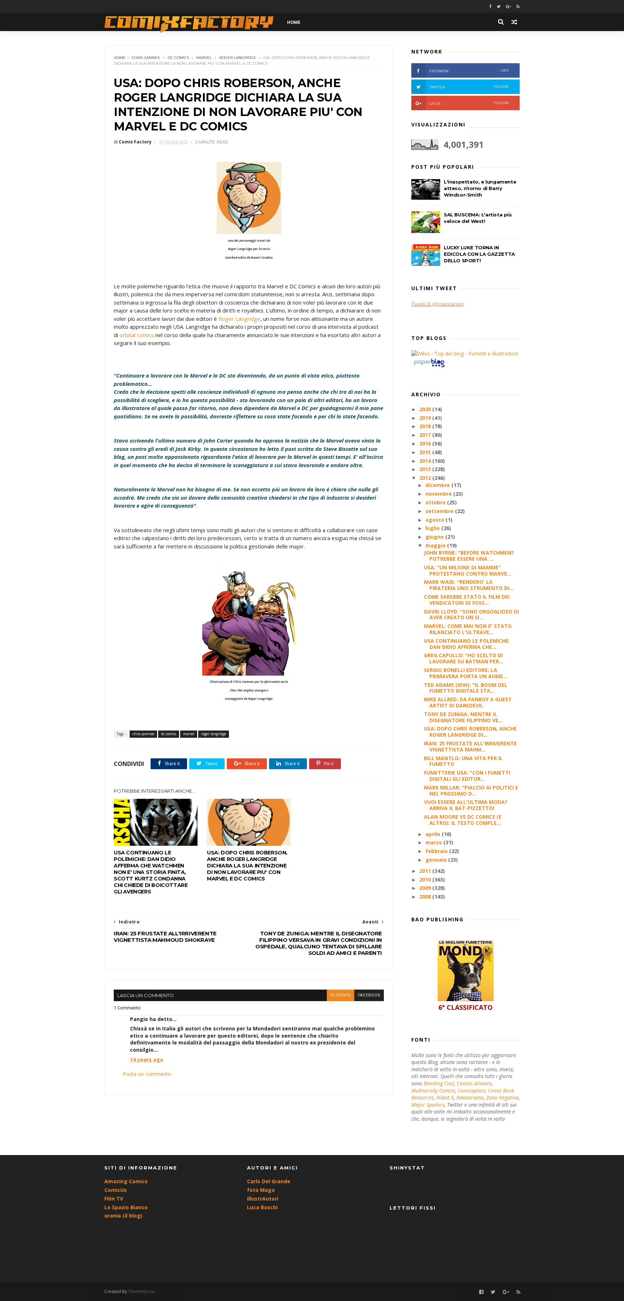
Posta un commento (147, 1073)
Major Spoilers (428, 1104)
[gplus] (508, 6)
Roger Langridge (239, 318)
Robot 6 (445, 1097)
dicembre (438, 485)
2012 (425, 477)
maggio (436, 545)
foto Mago (261, 1189)
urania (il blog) (123, 1215)
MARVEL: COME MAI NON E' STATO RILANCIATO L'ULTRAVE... (468, 629)
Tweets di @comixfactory (437, 304)
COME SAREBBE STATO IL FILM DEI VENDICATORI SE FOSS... (467, 599)
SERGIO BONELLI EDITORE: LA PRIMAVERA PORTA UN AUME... (465, 673)
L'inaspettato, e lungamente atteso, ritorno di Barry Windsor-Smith (480, 188)
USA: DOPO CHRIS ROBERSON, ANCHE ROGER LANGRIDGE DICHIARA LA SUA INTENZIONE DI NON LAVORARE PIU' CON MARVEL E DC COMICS (247, 865)
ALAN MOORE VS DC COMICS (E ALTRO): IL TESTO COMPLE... (463, 819)
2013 (425, 469)
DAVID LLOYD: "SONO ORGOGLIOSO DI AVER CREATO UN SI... (471, 614)
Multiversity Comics (433, 1090)
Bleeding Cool (439, 1083)
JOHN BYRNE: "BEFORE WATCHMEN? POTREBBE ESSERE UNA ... (469, 555)
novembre (439, 493)
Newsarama (470, 1097)
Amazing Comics (126, 1181)
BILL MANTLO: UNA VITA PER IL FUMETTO (463, 761)
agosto (435, 519)
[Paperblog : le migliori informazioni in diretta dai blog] (429, 366)
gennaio (436, 859)
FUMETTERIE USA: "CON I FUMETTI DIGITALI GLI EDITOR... (467, 775)
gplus (469, 103)
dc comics (178, 57)
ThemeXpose (141, 1291)
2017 (425, 434)
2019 (425, 417)
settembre (440, 511)
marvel (204, 57)
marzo (434, 842)
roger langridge (237, 57)
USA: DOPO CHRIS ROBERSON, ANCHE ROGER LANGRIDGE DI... (470, 731)
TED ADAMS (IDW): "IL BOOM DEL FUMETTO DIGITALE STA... (465, 687)
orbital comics (137, 335)
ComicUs (115, 1189)
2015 (425, 452)
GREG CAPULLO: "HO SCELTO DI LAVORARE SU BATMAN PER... (463, 658)
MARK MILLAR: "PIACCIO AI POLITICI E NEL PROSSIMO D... (471, 790)
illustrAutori (262, 1198)
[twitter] (498, 6)
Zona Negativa (502, 1097)
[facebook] (490, 6)
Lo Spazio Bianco (126, 1207)
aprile (433, 834)
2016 (425, 443)
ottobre (436, 502)
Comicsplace (471, 1090)
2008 (425, 896)
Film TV (113, 1198)
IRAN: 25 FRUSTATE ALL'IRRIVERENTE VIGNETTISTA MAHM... (470, 746)
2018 (425, 426)
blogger (340, 995)
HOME (293, 22)
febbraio (437, 851)
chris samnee (146, 57)
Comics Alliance (474, 1083)
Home (120, 57)
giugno (435, 536)
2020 (425, 409)
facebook (369, 995)
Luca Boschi (262, 1207)
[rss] (518, 6)
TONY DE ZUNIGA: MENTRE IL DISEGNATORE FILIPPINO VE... (463, 717)
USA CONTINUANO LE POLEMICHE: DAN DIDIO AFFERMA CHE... (467, 643)
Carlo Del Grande (268, 1181)
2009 (425, 887)
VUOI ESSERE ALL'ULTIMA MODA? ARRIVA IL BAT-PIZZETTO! (465, 804)
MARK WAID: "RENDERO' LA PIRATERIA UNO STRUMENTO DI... (469, 584)
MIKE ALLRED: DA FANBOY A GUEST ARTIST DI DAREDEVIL (468, 702)
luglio (433, 528)
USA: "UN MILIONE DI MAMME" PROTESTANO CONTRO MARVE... (467, 570)
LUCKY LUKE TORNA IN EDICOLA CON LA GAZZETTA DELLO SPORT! (479, 254)
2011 (425, 870)
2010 (425, 879)
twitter (469, 87)
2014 (425, 460)
